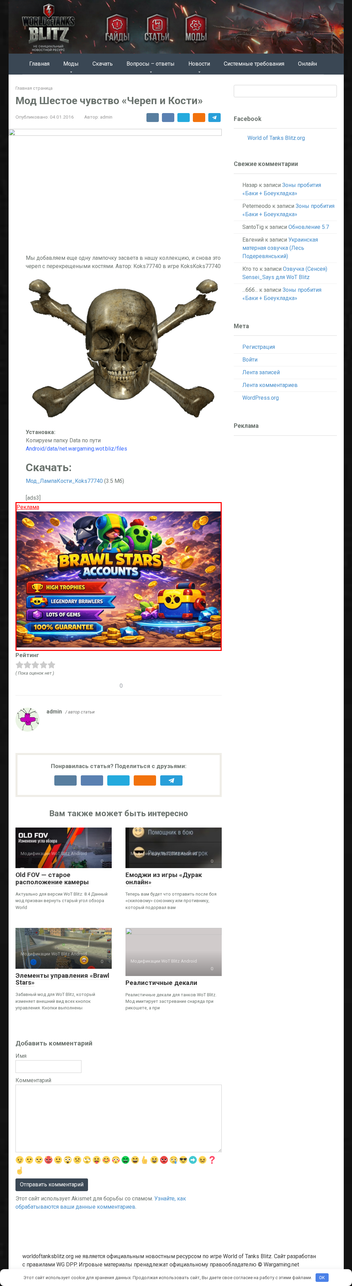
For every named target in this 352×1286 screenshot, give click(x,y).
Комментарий (33, 1080)
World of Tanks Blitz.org (276, 138)
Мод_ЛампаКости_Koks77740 (64, 481)
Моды (71, 63)
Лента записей (261, 372)
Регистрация (258, 347)
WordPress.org (260, 398)
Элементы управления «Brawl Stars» (62, 979)
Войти (249, 359)
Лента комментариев (270, 385)
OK (322, 1277)
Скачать (102, 63)
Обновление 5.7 (308, 227)
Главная (39, 63)
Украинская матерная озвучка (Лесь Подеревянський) (280, 247)
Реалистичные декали (161, 983)
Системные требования (254, 63)
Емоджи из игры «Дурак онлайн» (163, 878)
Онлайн (307, 63)
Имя (20, 1056)
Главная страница (34, 88)
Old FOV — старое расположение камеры (52, 878)
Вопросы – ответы (150, 63)
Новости (199, 63)
